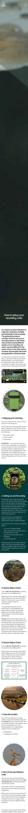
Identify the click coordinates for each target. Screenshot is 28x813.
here (23, 520)
